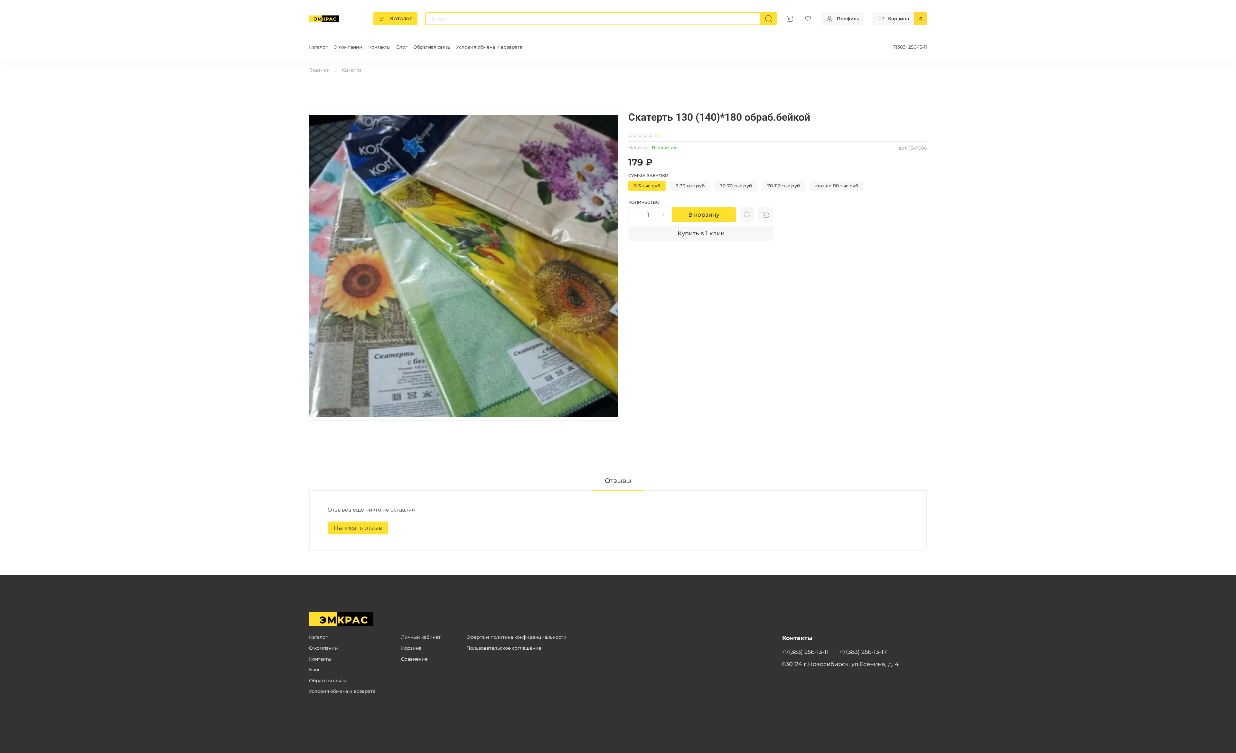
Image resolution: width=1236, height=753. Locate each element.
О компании (347, 47)
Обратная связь (431, 47)
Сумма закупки (648, 175)
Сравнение (414, 659)
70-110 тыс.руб (783, 186)
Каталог (401, 18)
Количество (644, 202)
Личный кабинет (421, 637)
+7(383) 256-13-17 (863, 651)
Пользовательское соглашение (503, 648)
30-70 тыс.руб (736, 186)
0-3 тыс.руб (647, 186)
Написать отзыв (358, 528)
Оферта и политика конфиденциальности (516, 637)
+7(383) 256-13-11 (909, 47)
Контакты (379, 47)
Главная (319, 70)
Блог (401, 47)
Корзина (411, 648)
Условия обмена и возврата (489, 47)
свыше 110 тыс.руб (836, 186)
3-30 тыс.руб (690, 186)
